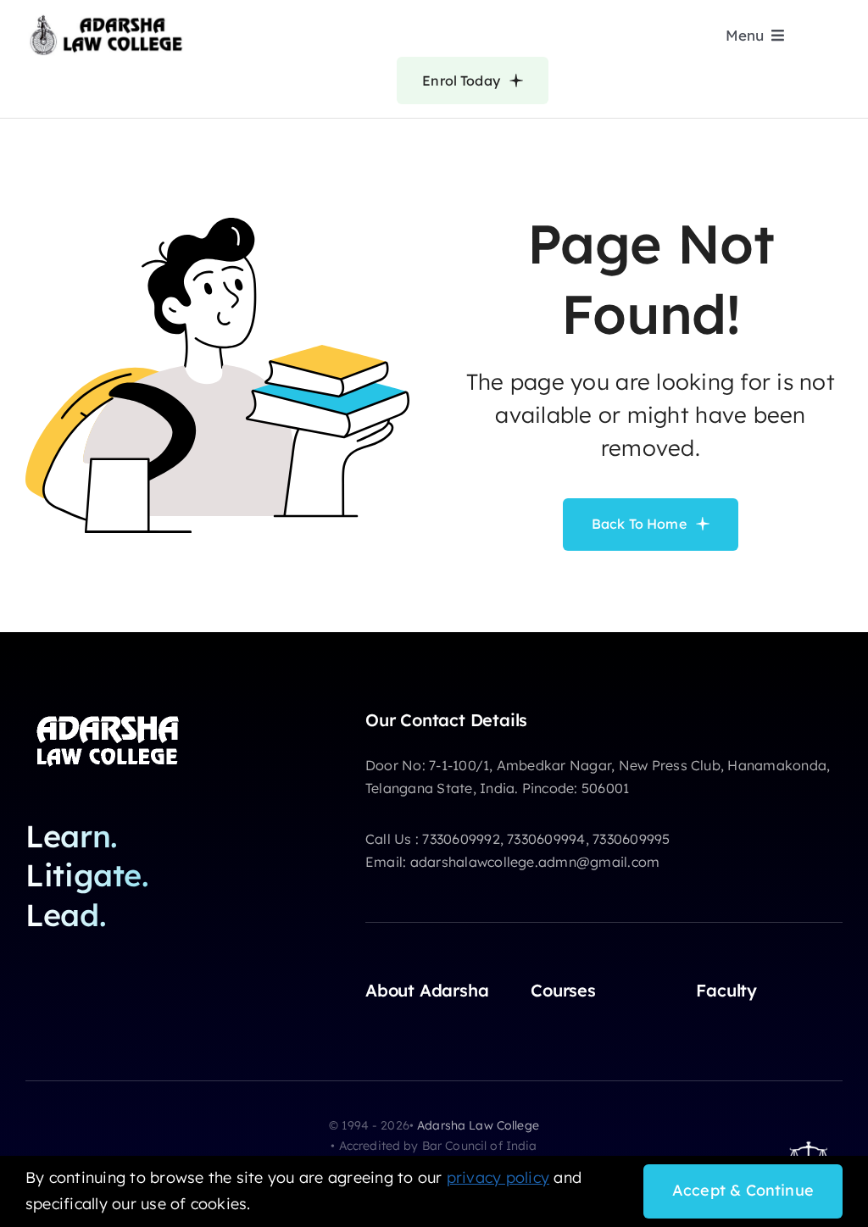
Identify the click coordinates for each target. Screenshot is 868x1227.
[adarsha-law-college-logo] (105, 20)
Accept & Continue (743, 1190)
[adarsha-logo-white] (110, 716)
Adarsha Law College (478, 1125)
